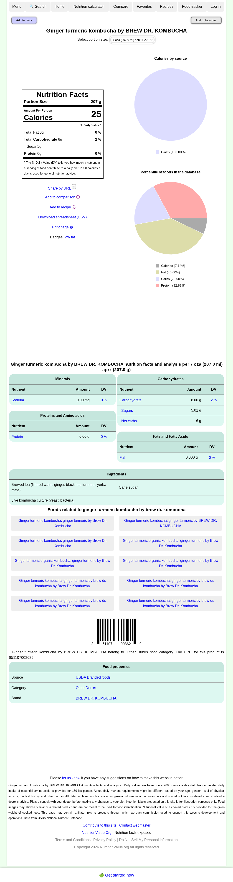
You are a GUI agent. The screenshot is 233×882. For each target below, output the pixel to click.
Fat (122, 457)
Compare (120, 6)
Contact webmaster (134, 825)
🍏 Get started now (116, 875)
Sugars (127, 410)
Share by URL (60, 188)
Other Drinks (86, 688)
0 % (104, 400)
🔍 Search (37, 6)
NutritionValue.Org (96, 833)
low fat (69, 237)
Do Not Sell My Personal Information (148, 840)
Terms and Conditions (73, 840)
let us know (71, 778)
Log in (216, 6)
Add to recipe (60, 207)
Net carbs (129, 421)
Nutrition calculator (88, 6)
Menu (16, 6)
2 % (214, 400)
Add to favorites (206, 20)
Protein (17, 437)
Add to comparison (60, 197)
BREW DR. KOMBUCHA (96, 698)
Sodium (17, 400)
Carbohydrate (130, 400)
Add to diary (24, 20)
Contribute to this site (99, 825)
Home (59, 6)
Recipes (166, 6)
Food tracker (192, 6)
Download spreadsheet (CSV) (62, 217)
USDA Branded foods (93, 677)
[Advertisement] (116, 327)
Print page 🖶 (62, 227)
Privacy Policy (104, 840)
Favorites (144, 6)
